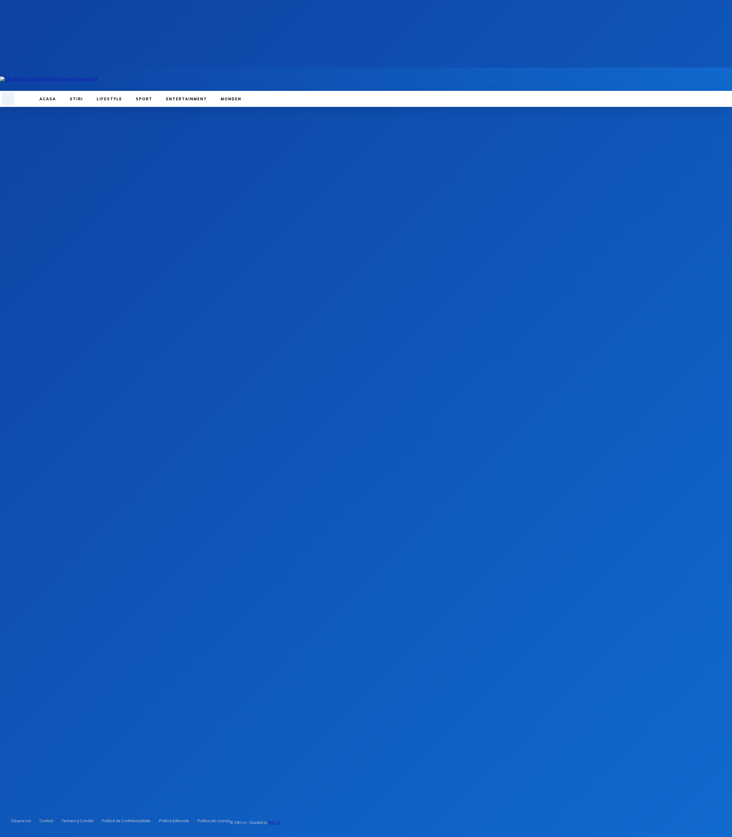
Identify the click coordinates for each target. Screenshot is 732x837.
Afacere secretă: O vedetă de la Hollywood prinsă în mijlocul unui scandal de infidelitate (534, 715)
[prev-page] (4, 787)
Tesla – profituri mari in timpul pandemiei (79, 607)
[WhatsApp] (116, 208)
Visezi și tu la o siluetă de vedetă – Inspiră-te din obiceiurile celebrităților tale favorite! (86, 442)
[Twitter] (75, 208)
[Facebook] (102, 79)
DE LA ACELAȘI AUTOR (74, 654)
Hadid (17, 540)
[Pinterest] (95, 208)
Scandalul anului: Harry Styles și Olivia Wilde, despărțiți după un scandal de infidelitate (378, 715)
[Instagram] (114, 79)
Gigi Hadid (17, 455)
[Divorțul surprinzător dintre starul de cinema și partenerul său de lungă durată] (185, 707)
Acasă (6, 126)
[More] (137, 208)
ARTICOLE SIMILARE (22, 654)
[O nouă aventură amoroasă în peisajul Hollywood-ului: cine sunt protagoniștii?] (31, 707)
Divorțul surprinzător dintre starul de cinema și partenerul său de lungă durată (217, 715)
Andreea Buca (14, 169)
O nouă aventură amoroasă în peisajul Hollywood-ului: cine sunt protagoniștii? (64, 715)
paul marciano (25, 546)
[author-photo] (13, 641)
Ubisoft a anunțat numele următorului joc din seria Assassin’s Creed (101, 612)
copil (16, 535)
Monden (22, 126)
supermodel (23, 551)
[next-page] (14, 787)
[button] (8, 98)
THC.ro (274, 822)
